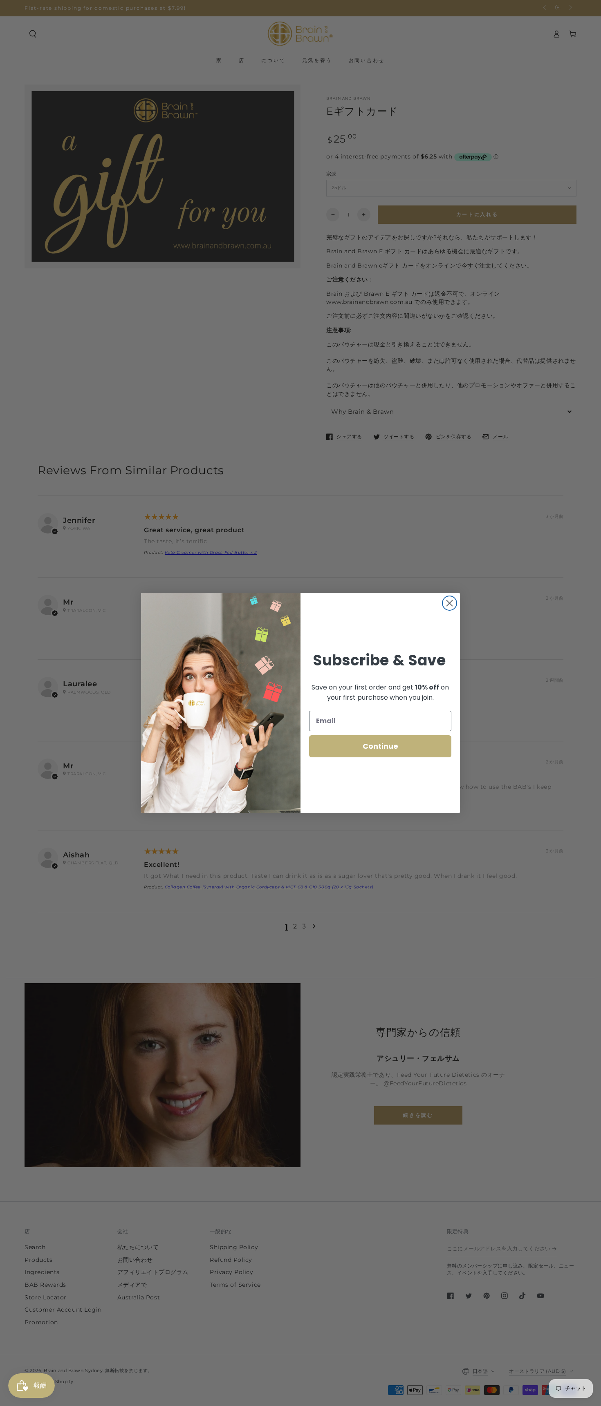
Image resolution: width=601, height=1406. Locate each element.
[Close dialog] (449, 603)
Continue (380, 746)
